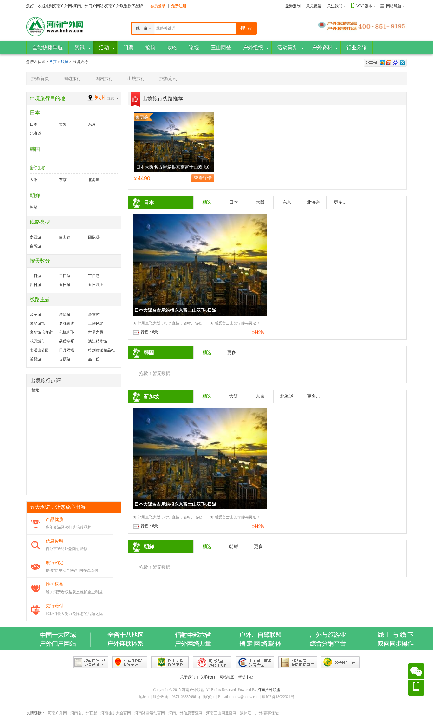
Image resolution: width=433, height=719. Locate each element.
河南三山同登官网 (221, 713)
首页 (53, 62)
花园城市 (37, 341)
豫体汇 (245, 713)
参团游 (35, 237)
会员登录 (157, 6)
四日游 (35, 285)
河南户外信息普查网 (185, 713)
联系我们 (207, 677)
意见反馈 (313, 6)
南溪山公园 (39, 350)
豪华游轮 (37, 323)
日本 (35, 112)
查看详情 (203, 178)
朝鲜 (35, 195)
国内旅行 (104, 78)
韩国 (35, 149)
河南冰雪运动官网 (149, 713)
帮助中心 (245, 677)
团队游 (94, 237)
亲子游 (35, 314)
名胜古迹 (66, 323)
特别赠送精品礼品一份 (101, 351)
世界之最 (95, 332)
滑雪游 (94, 314)
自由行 (64, 237)
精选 (207, 202)
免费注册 (178, 6)
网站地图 (227, 677)
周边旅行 (72, 78)
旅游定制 (293, 6)
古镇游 (64, 359)
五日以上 (95, 285)
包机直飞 (66, 332)
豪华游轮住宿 (41, 332)
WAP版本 (364, 6)
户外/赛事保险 (267, 713)
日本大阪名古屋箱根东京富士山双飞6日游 (175, 310)
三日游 (94, 276)
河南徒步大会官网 (115, 713)
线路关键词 (165, 28)
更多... (340, 202)
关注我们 (334, 6)
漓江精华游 (97, 341)
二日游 (64, 276)
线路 (65, 62)
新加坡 (37, 167)
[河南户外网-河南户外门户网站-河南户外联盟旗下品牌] (54, 26)
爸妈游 (35, 359)
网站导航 (393, 6)
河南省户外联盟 (83, 713)
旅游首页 (40, 78)
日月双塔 (66, 350)
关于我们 (187, 677)
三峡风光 (95, 323)
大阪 (63, 124)
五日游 (64, 285)
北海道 (35, 133)
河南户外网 (57, 713)
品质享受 (66, 341)
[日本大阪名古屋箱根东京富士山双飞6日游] (174, 141)
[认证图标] (91, 662)
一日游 (35, 276)
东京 (92, 124)
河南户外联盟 (268, 690)
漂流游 (64, 314)
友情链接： (35, 713)
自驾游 (35, 246)
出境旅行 (136, 78)
